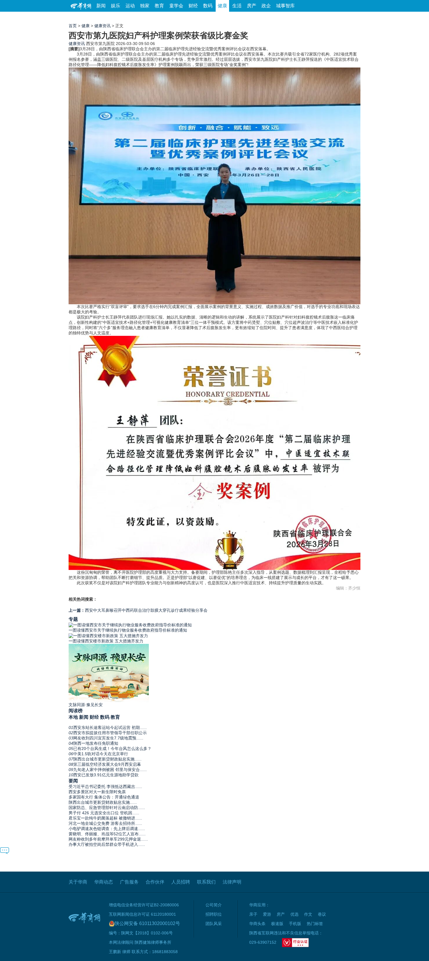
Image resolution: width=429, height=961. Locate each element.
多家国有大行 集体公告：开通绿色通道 (104, 797)
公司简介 (213, 905)
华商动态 (103, 881)
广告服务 (129, 881)
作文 (308, 914)
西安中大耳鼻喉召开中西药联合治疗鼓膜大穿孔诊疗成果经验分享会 (138, 610)
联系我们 (206, 881)
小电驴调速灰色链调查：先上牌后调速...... (107, 828)
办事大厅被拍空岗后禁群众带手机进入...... (107, 844)
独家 (144, 5)
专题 (73, 619)
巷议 (322, 914)
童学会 (176, 5)
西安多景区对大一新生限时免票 (97, 791)
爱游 (339, 17)
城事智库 (285, 5)
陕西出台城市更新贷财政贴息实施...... (103, 802)
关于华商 (78, 881)
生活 (237, 5)
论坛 (290, 17)
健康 (222, 5)
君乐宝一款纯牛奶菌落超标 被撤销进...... (105, 818)
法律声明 (232, 881)
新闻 (101, 5)
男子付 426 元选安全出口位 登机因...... (104, 812)
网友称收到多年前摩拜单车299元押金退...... (108, 839)
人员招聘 (180, 881)
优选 (353, 17)
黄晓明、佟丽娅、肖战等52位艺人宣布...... (107, 834)
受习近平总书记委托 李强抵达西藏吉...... (105, 786)
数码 (207, 5)
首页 (73, 25)
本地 (73, 717)
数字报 (308, 17)
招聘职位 (213, 914)
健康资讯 (102, 25)
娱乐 (115, 5)
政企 (266, 5)
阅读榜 (76, 710)
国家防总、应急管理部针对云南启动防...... (107, 807)
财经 (193, 5)
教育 (159, 5)
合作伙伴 (155, 881)
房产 (251, 5)
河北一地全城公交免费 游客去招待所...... (105, 823)
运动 (130, 5)
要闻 (73, 780)
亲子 (253, 914)
